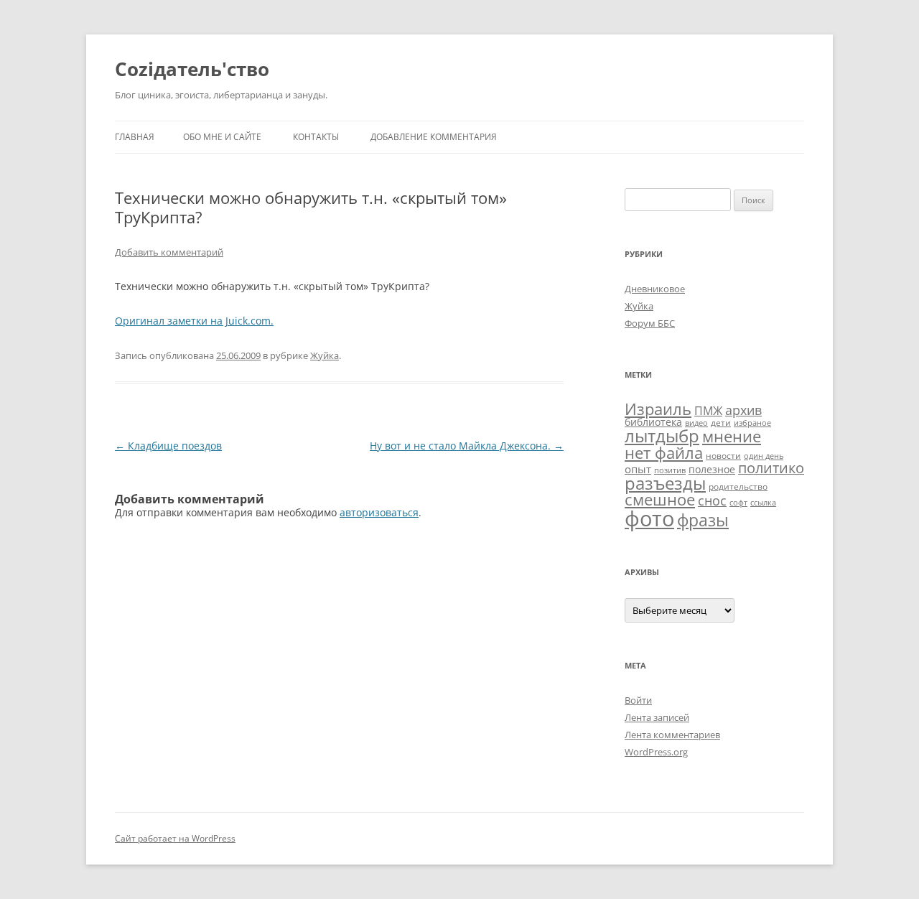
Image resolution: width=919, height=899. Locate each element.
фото (649, 518)
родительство (738, 486)
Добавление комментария (433, 137)
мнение (731, 436)
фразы (703, 519)
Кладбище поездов (168, 445)
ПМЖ (708, 411)
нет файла (664, 452)
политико (771, 468)
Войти (638, 700)
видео (696, 423)
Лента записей (657, 717)
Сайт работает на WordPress (175, 838)
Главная (134, 137)
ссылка (763, 503)
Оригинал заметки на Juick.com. (194, 320)
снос (712, 500)
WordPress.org (656, 751)
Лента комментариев (672, 734)
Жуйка (324, 355)
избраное (752, 423)
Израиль (658, 408)
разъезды (665, 483)
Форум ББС (650, 323)
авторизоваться (379, 512)
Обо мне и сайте (222, 137)
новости (723, 456)
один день (763, 456)
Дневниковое (655, 288)
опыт (638, 469)
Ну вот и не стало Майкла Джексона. (467, 445)
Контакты (316, 137)
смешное (660, 499)
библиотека (653, 422)
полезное (712, 469)
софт (738, 503)
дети (721, 422)
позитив (670, 470)
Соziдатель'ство (192, 69)
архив (743, 410)
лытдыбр (662, 435)
